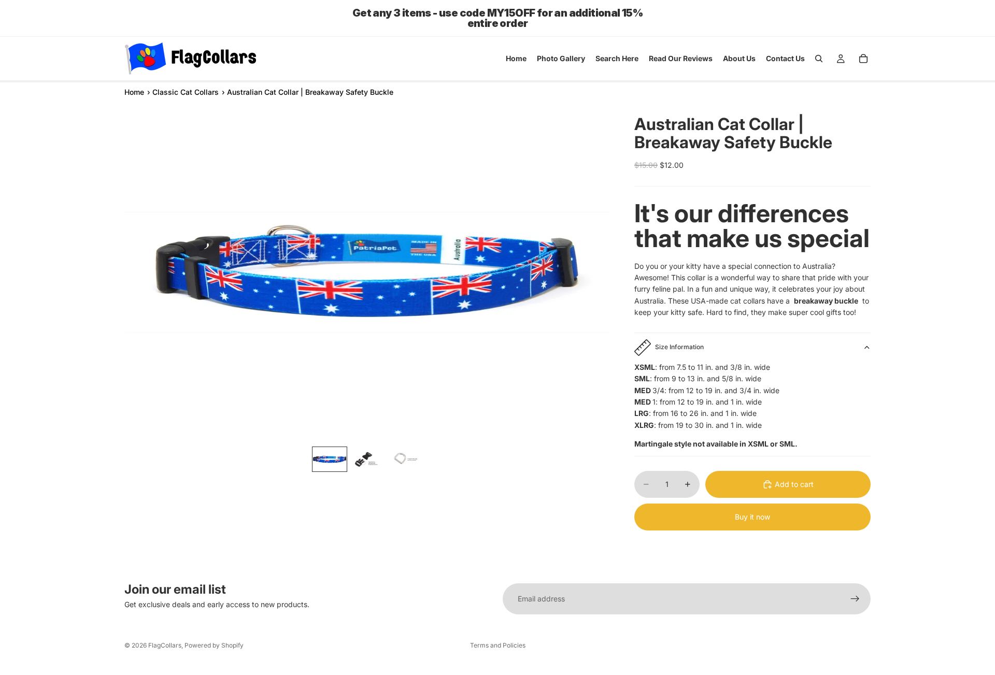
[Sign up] (855, 599)
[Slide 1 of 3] (329, 459)
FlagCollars (164, 645)
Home (134, 92)
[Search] (818, 58)
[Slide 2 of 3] (366, 459)
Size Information (679, 347)
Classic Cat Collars (185, 92)
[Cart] (863, 58)
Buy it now (752, 516)
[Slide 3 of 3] (404, 459)
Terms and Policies (497, 645)
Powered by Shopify (214, 645)
